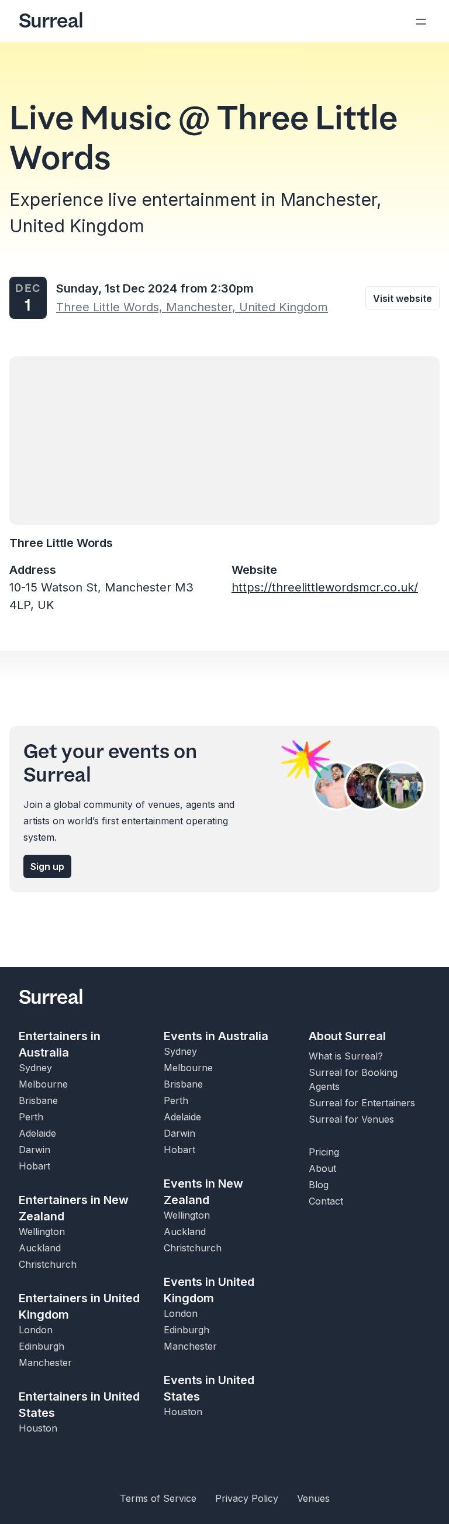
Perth (31, 1117)
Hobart (34, 1166)
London (36, 1330)
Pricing (324, 1152)
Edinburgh (41, 1346)
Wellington (42, 1231)
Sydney (35, 1068)
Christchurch (48, 1264)
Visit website (402, 298)
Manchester (45, 1362)
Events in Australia (216, 1036)
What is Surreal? (346, 1056)
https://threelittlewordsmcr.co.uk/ (325, 587)
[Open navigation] (421, 21)
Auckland (40, 1248)
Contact (326, 1201)
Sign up (47, 866)
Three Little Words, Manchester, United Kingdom (192, 307)
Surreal (51, 21)
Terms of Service (158, 1498)
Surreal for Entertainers (362, 1103)
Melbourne (43, 1084)
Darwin (34, 1149)
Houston (38, 1428)
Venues (313, 1498)
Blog (319, 1185)
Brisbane (38, 1100)
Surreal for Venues (351, 1119)
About (322, 1168)
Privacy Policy (246, 1498)
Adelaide (37, 1133)
